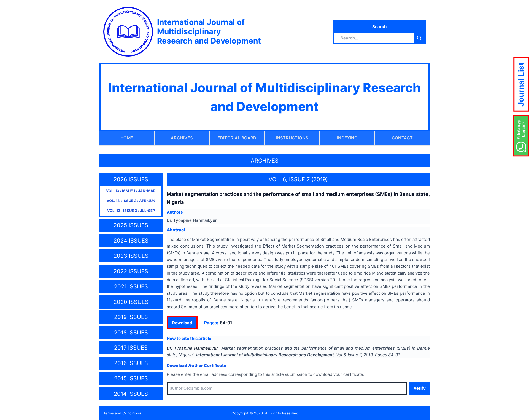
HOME (126, 137)
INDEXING (347, 137)
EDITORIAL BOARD (237, 137)
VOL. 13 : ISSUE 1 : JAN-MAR (131, 190)
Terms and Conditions (122, 413)
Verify (420, 388)
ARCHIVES (182, 137)
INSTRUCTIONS (292, 137)
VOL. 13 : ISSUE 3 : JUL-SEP (131, 210)
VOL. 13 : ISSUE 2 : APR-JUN (131, 200)
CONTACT (402, 137)
